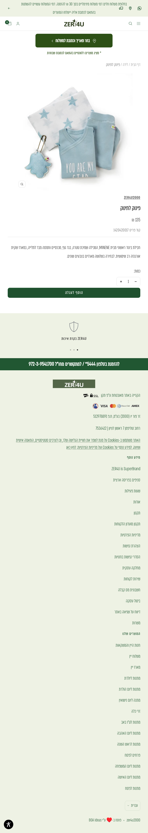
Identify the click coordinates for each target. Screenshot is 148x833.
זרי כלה (135, 703)
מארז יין (135, 659)
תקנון (137, 505)
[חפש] (130, 15)
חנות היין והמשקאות (128, 637)
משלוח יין (134, 648)
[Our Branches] (130, 4)
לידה (125, 56)
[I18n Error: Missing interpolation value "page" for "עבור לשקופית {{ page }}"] (77, 341)
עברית (134, 797)
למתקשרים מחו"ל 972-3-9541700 (55, 355)
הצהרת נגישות (131, 538)
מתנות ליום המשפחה (127, 758)
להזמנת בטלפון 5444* (101, 355)
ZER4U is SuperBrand (126, 461)
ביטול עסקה (133, 593)
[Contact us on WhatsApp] (139, 4)
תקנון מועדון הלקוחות (127, 516)
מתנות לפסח (132, 780)
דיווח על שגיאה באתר (127, 604)
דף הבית (135, 56)
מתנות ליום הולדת (129, 681)
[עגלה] (10, 15)
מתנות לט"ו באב (130, 714)
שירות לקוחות (132, 571)
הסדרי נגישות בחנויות (127, 549)
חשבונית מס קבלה (129, 582)
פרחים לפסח (132, 747)
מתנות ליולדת (132, 670)
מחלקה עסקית (131, 560)
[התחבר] (18, 15)
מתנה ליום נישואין (129, 692)
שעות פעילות (132, 483)
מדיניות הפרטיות (130, 527)
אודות (136, 494)
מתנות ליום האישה (129, 769)
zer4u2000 (132, 189)
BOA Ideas (95, 812)
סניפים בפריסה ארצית (126, 472)
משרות (136, 615)
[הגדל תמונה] (21, 175)
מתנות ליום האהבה (128, 725)
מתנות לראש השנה (128, 736)
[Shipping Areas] (121, 4)
